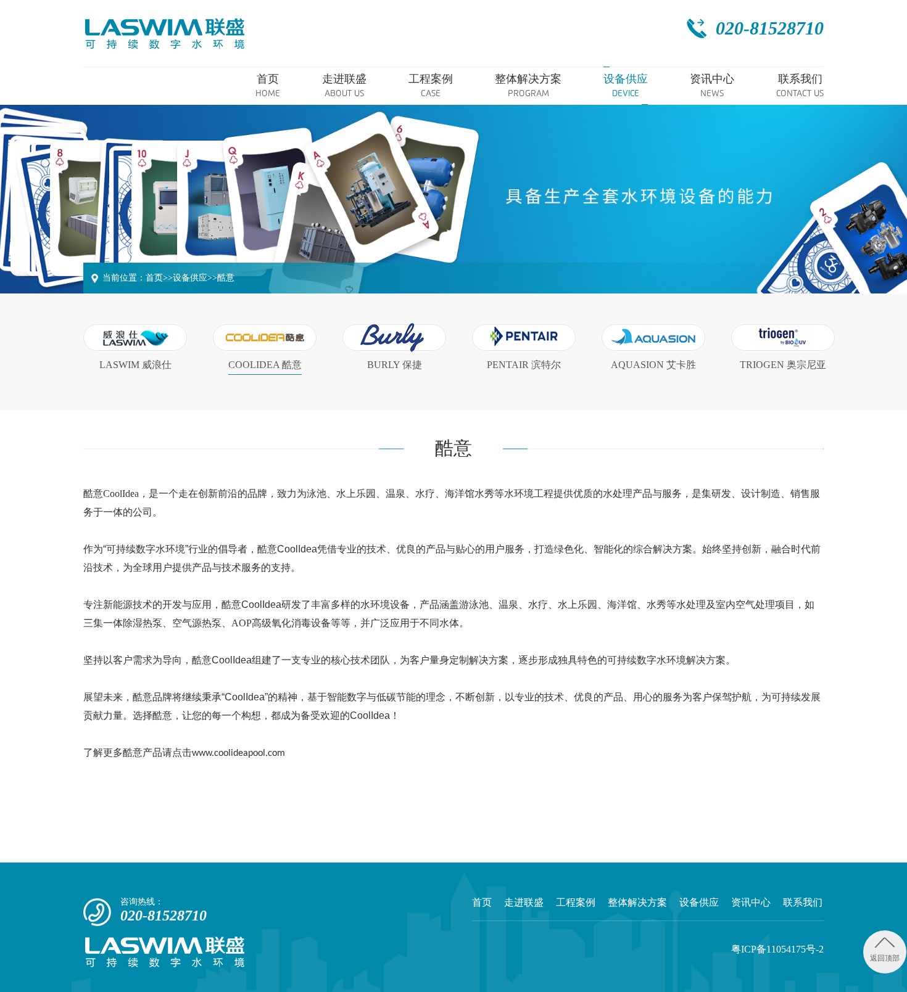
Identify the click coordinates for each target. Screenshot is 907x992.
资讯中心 (751, 902)
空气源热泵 (197, 623)
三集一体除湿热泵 (122, 623)
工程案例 (575, 902)
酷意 (225, 277)
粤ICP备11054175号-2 (777, 949)
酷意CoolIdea (111, 493)
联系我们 (802, 902)
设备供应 (190, 277)
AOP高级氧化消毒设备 (281, 623)
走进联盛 (524, 902)
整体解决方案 (637, 902)
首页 (154, 277)
